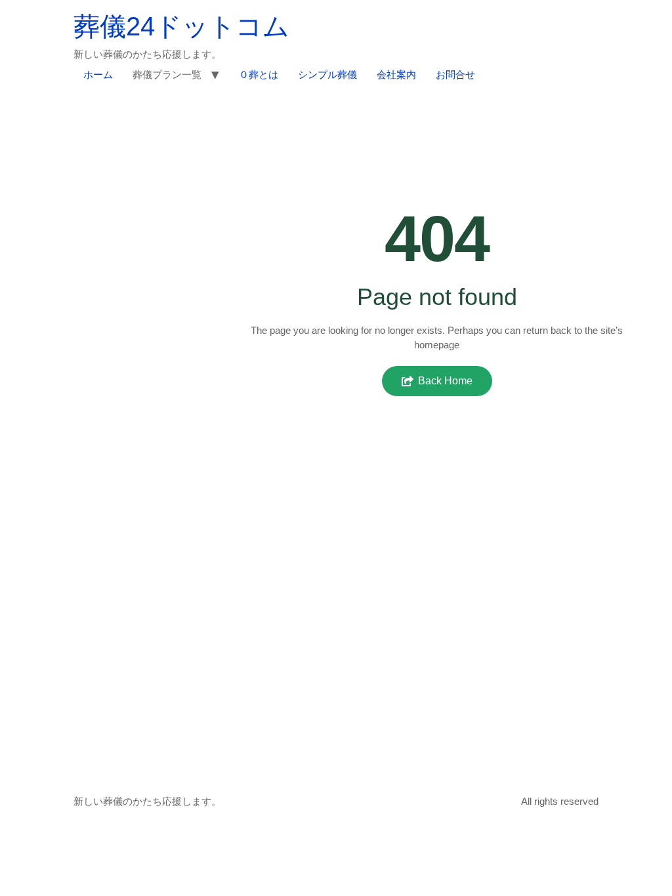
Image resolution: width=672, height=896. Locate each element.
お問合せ (455, 74)
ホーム (98, 74)
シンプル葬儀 (327, 74)
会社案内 (396, 74)
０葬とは (258, 74)
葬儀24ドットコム (181, 26)
